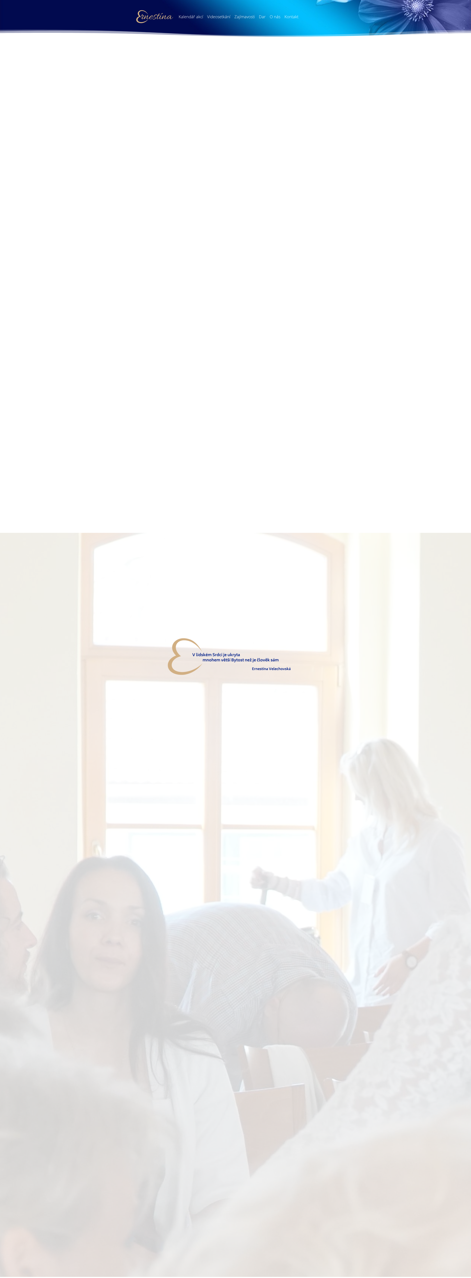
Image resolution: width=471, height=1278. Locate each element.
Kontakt (291, 16)
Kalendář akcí (191, 16)
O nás (275, 16)
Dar (262, 16)
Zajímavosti (244, 16)
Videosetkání (218, 16)
